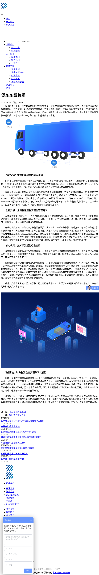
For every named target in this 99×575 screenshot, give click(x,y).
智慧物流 (15, 75)
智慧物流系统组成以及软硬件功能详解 (18, 432)
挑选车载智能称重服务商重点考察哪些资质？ (21, 437)
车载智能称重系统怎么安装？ (14, 454)
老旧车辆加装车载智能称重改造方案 (17, 448)
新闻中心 (10, 44)
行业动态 (15, 48)
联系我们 (15, 57)
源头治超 (15, 69)
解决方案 (10, 25)
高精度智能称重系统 (10, 426)
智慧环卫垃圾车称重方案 (12, 459)
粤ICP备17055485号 (61, 573)
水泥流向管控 (17, 82)
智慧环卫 (15, 79)
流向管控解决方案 (17, 415)
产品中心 (10, 22)
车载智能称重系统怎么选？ (13, 443)
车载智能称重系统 (17, 412)
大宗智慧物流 (17, 72)
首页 (8, 18)
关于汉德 (10, 54)
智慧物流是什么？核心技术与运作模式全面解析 (22, 421)
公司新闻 (15, 51)
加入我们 (15, 60)
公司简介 (15, 63)
